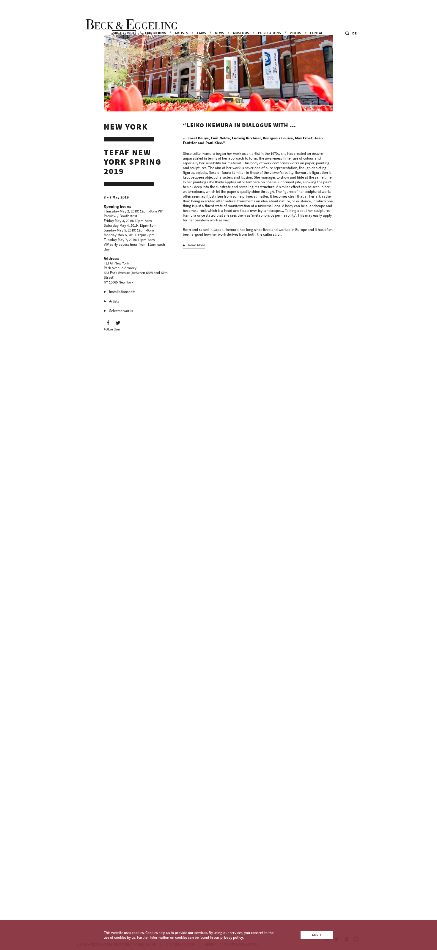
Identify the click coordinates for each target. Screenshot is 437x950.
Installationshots (122, 291)
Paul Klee (255, 279)
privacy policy (231, 937)
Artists (181, 33)
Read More (196, 245)
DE (354, 33)
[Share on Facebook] (108, 322)
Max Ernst (238, 279)
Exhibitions (155, 33)
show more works (201, 894)
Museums (241, 33)
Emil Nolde (273, 279)
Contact (317, 33)
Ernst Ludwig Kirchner (301, 279)
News (219, 33)
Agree (317, 935)
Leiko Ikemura (194, 279)
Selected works (121, 310)
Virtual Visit (124, 33)
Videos (295, 33)
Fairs (201, 33)
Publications (269, 33)
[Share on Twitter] (118, 322)
